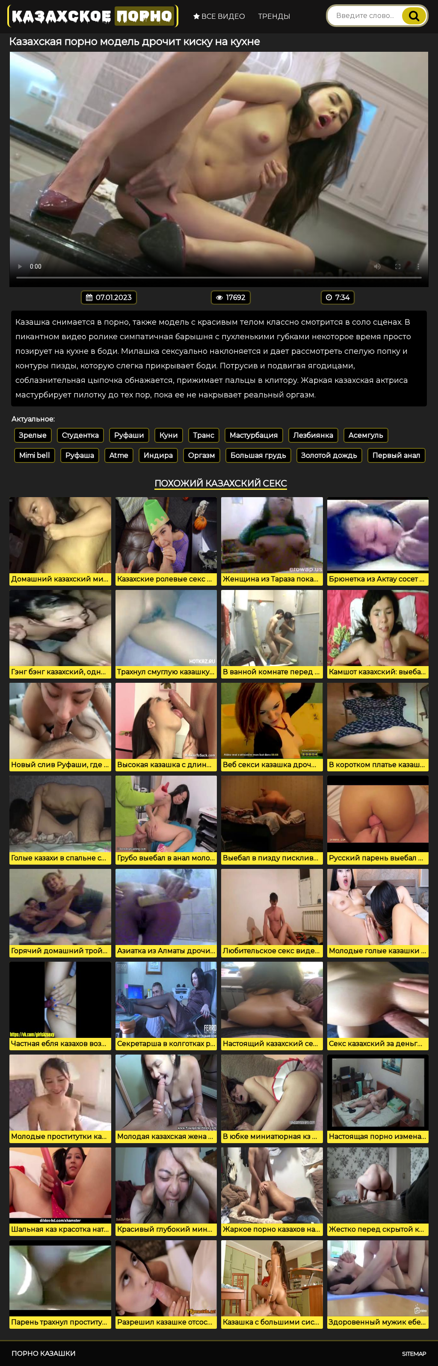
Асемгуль (366, 435)
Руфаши (129, 435)
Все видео (222, 16)
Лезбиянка (313, 435)
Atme (119, 455)
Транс (203, 435)
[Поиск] (414, 15)
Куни (169, 435)
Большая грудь (258, 455)
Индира (158, 455)
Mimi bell (34, 455)
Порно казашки (44, 1353)
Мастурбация (254, 435)
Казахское (92, 16)
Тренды (274, 16)
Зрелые (33, 435)
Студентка (80, 435)
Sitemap (414, 1353)
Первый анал (396, 455)
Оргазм (201, 455)
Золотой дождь (329, 455)
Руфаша (79, 455)
